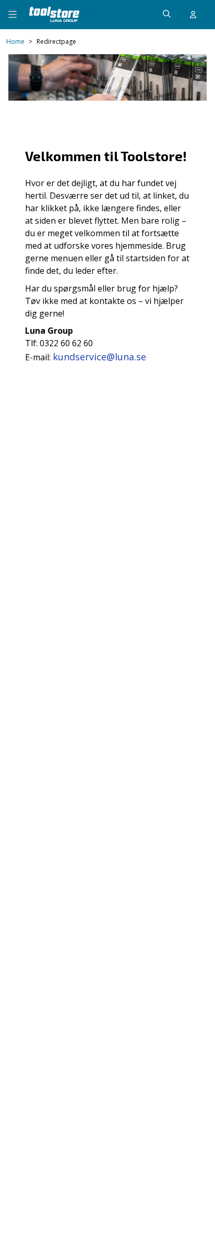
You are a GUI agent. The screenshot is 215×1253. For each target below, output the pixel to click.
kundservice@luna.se (99, 356)
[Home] (54, 14)
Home (15, 42)
